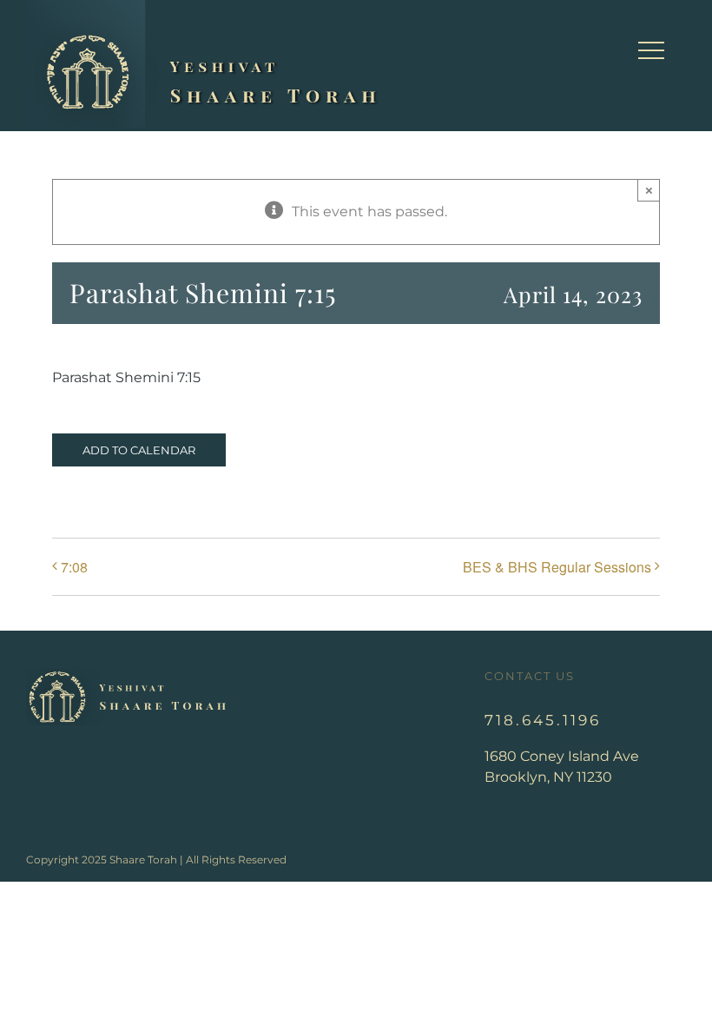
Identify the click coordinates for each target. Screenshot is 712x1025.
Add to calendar (138, 450)
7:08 (74, 567)
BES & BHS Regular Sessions (557, 567)
